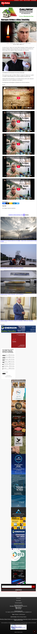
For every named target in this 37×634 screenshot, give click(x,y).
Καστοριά (22, 44)
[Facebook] (4, 203)
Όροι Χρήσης (18, 600)
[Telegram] (17, 203)
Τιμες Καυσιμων (27, 0)
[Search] (33, 586)
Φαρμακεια (16, 0)
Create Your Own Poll (8, 376)
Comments (8, 375)
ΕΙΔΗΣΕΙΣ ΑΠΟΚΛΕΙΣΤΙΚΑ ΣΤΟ (16, 214)
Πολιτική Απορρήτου (18, 602)
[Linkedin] (14, 203)
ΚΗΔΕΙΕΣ (2, 324)
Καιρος (21, 0)
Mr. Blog (19, 44)
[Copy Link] (11, 203)
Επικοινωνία (18, 598)
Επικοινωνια (33, 0)
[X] (7, 203)
